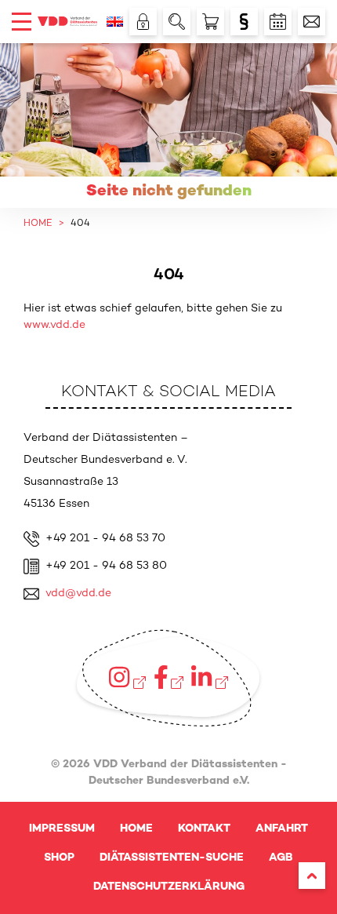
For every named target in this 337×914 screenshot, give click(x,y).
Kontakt (204, 829)
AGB (281, 858)
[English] (114, 21)
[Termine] (278, 21)
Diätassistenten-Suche (172, 858)
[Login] (143, 21)
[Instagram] (127, 677)
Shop (59, 858)
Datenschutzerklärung (169, 887)
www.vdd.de (54, 325)
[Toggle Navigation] (21, 21)
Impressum (62, 829)
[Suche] (176, 21)
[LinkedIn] (209, 677)
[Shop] (210, 21)
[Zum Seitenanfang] (312, 875)
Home (136, 829)
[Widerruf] (244, 21)
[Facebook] (169, 677)
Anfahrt (281, 829)
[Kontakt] (311, 21)
